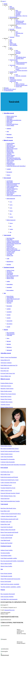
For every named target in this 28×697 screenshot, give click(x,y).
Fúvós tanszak (7, 177)
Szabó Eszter (10, 144)
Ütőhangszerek (10, 137)
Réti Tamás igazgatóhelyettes (13, 158)
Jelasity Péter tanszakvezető (13, 298)
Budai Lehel (9, 121)
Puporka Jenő (10, 255)
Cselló (8, 258)
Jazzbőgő (9, 308)
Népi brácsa (9, 347)
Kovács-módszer (10, 290)
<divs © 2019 (4, 695)
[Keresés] (6, 87)
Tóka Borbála (10, 273)
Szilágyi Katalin (10, 160)
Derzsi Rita (9, 122)
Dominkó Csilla (10, 244)
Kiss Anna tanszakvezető (12, 275)
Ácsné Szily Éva (10, 247)
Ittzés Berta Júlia (10, 238)
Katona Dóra (10, 246)
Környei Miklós (10, 125)
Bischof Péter (10, 150)
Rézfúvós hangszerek (11, 220)
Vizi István (9, 271)
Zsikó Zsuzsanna (11, 334)
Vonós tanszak (7, 235)
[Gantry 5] (3, 1)
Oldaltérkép (3, 691)
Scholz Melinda (10, 187)
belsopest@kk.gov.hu (9, 610)
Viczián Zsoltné (10, 252)
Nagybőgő (9, 264)
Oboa (11, 213)
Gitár (8, 131)
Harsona (11, 223)
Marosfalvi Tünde (11, 146)
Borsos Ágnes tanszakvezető (13, 250)
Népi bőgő (9, 344)
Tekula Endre (10, 194)
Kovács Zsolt (10, 300)
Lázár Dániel (10, 274)
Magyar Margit (10, 277)
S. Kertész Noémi (11, 251)
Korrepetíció (9, 172)
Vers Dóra (9, 302)
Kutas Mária (9, 239)
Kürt (10, 226)
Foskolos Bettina (10, 143)
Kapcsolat (3, 692)
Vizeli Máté (9, 254)
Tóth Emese (9, 118)
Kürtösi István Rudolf (12, 184)
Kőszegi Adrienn (11, 155)
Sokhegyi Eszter (10, 270)
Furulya (11, 204)
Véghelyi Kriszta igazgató (13, 240)
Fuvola (11, 207)
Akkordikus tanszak (9, 113)
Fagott (11, 201)
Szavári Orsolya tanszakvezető (14, 159)
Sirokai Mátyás (10, 117)
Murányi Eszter (10, 278)
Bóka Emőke (10, 182)
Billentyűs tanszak (8, 140)
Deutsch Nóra (10, 151)
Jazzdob (8, 326)
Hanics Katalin (10, 147)
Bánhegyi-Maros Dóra (12, 248)
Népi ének (9, 341)
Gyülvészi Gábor (11, 164)
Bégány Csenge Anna (12, 116)
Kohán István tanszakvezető (13, 183)
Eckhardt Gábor (10, 152)
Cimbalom (9, 128)
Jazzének (8, 314)
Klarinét (11, 210)
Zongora (8, 175)
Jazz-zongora (9, 323)
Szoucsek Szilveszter (11, 191)
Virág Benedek (10, 297)
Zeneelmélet (9, 287)
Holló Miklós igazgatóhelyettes (14, 120)
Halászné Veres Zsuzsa (12, 148)
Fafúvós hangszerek (11, 198)
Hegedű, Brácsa (10, 261)
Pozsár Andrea (10, 156)
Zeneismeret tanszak (9, 267)
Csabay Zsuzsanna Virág (12, 186)
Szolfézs (8, 281)
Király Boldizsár (10, 192)
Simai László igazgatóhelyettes (14, 195)
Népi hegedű (9, 350)
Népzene (6, 329)
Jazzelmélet (9, 311)
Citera (8, 338)
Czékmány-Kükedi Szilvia (13, 242)
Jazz (5, 293)
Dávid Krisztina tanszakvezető (14, 243)
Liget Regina (10, 180)
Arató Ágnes (10, 162)
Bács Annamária (10, 332)
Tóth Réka (9, 154)
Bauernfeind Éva (11, 163)
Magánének (9, 134)
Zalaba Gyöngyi (10, 190)
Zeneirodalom (10, 284)
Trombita (11, 229)
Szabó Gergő (10, 301)
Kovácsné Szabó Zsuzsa (12, 124)
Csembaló (9, 169)
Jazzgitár (9, 317)
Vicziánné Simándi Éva (12, 188)
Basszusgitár (9, 305)
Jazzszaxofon (9, 320)
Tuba (10, 232)
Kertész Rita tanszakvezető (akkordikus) (16, 166)
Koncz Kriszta (10, 296)
